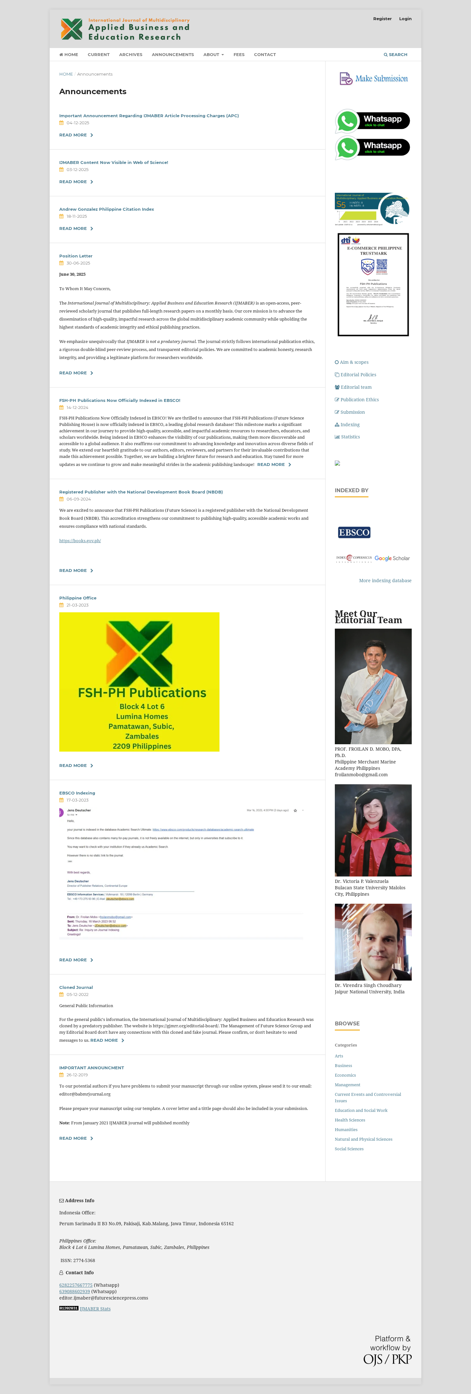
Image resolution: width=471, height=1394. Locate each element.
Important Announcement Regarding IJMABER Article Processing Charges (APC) (149, 115)
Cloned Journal (76, 987)
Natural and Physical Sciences (363, 1139)
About (211, 54)
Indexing (350, 424)
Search (398, 54)
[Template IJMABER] (337, 464)
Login (405, 18)
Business (343, 1065)
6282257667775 (76, 1285)
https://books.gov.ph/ (80, 540)
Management (347, 1085)
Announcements (173, 54)
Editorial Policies (358, 374)
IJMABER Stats (95, 1309)
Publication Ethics (360, 399)
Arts (339, 1056)
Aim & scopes (354, 362)
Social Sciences (349, 1149)
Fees (239, 54)
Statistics (350, 437)
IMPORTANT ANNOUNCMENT (91, 1067)
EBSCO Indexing (77, 792)
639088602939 (74, 1291)
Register (382, 18)
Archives (130, 54)
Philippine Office (77, 597)
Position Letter (76, 255)
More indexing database (385, 580)
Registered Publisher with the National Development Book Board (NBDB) (141, 491)
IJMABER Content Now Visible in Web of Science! (113, 162)
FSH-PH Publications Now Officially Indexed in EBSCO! (119, 400)
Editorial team (356, 387)
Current (99, 54)
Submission (353, 412)
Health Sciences (350, 1120)
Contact (265, 54)
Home (70, 54)
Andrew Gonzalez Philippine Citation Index (106, 209)
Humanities (346, 1129)
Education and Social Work (361, 1110)
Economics (345, 1075)
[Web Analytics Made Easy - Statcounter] (68, 1309)
